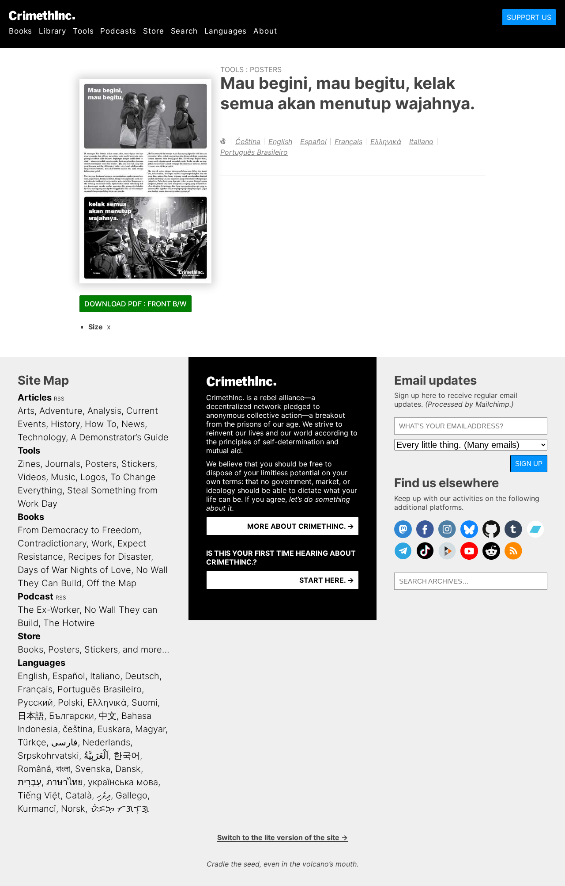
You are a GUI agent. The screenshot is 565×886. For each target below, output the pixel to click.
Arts (26, 410)
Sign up (528, 463)
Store (153, 31)
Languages (225, 31)
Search (184, 31)
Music (63, 477)
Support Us (529, 17)
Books (20, 31)
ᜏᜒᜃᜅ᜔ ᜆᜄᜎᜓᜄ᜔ (119, 808)
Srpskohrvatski (48, 755)
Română (34, 769)
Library (52, 31)
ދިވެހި (104, 795)
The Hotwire (69, 623)
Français (348, 141)
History (65, 424)
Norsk (73, 808)
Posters (266, 69)
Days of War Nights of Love (74, 570)
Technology (42, 437)
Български (71, 715)
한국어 (126, 755)
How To (101, 424)
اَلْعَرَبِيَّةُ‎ (96, 755)
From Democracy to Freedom (78, 530)
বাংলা (63, 769)
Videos (32, 477)
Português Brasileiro (254, 152)
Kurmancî (37, 808)
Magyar (150, 729)
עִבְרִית (29, 782)
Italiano (421, 141)
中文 (108, 715)
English (280, 141)
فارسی (64, 742)
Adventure (61, 410)
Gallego (131, 795)
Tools (83, 31)
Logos (92, 477)
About (265, 31)
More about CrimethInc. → (300, 526)
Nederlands (106, 742)
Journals (62, 463)
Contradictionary (52, 543)
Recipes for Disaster (109, 556)
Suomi (145, 702)
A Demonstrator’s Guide (120, 437)
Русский (35, 702)
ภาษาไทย (64, 782)
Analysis (104, 410)
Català (78, 795)
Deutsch (142, 676)
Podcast (35, 596)
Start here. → (326, 580)
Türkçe (32, 742)
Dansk (128, 769)
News (133, 424)
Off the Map (111, 583)
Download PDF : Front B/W (135, 303)
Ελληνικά (385, 141)
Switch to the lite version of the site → (282, 837)
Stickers (138, 463)
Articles (35, 397)
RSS (59, 398)
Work (102, 543)
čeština (247, 141)
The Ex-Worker (48, 609)
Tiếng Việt (39, 795)
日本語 (31, 715)
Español (313, 141)
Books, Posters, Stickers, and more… (94, 649)
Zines (29, 463)
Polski (70, 702)
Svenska (92, 769)
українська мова (123, 782)
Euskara (114, 729)
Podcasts (118, 31)
